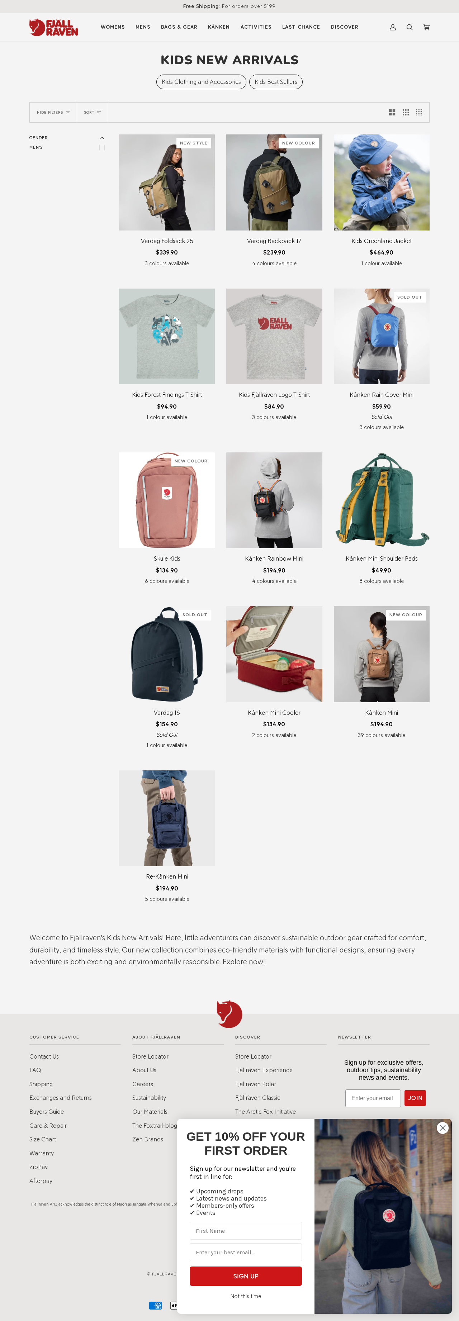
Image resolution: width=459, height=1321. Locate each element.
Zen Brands (147, 1139)
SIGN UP (246, 1276)
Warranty (41, 1153)
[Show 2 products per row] (392, 112)
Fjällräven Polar (255, 1084)
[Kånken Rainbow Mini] (274, 500)
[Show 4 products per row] (420, 112)
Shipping (41, 1084)
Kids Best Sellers (276, 81)
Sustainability (149, 1097)
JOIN (415, 1097)
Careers (142, 1084)
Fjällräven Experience (264, 1070)
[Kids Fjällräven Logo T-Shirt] (274, 336)
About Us (144, 1070)
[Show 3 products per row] (405, 112)
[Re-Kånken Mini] (167, 818)
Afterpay (40, 1180)
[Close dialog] (442, 1128)
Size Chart (42, 1139)
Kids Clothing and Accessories (201, 81)
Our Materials (149, 1111)
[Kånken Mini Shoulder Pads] (382, 500)
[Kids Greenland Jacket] (382, 182)
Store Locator (150, 1056)
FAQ (35, 1070)
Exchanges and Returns (60, 1097)
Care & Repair (48, 1125)
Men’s (36, 147)
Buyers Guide (46, 1111)
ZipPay (38, 1166)
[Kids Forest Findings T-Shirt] (167, 336)
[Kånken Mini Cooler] (274, 654)
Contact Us (44, 1056)
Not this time (245, 1296)
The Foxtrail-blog (154, 1125)
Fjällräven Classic (257, 1097)
